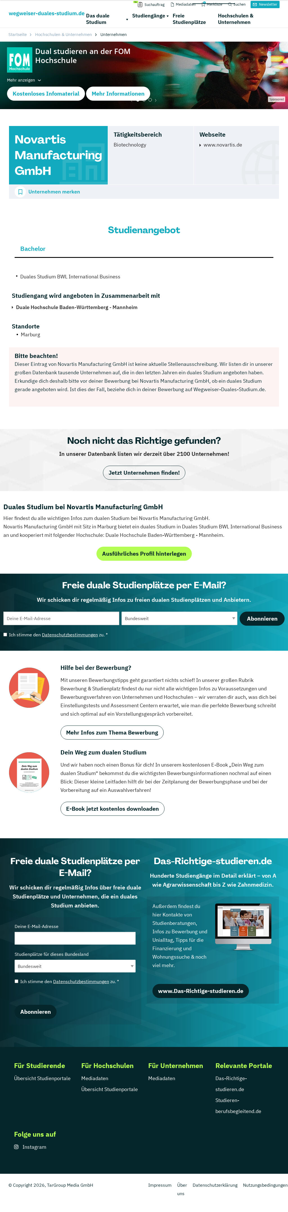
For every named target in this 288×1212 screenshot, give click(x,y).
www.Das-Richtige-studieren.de (200, 991)
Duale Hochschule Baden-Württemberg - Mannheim (77, 307)
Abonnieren (262, 618)
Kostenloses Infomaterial (46, 93)
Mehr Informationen (118, 93)
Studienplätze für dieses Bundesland (52, 954)
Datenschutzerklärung (215, 1185)
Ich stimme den (58, 634)
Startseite (17, 34)
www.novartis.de (223, 144)
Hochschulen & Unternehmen (235, 18)
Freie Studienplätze (189, 18)
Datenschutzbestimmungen (70, 634)
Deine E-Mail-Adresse (36, 926)
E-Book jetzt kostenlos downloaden (112, 808)
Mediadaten (94, 1078)
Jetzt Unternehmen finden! (144, 472)
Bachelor (33, 248)
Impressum (160, 1185)
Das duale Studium (97, 18)
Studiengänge (148, 15)
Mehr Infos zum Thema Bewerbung (112, 732)
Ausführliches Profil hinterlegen (144, 553)
